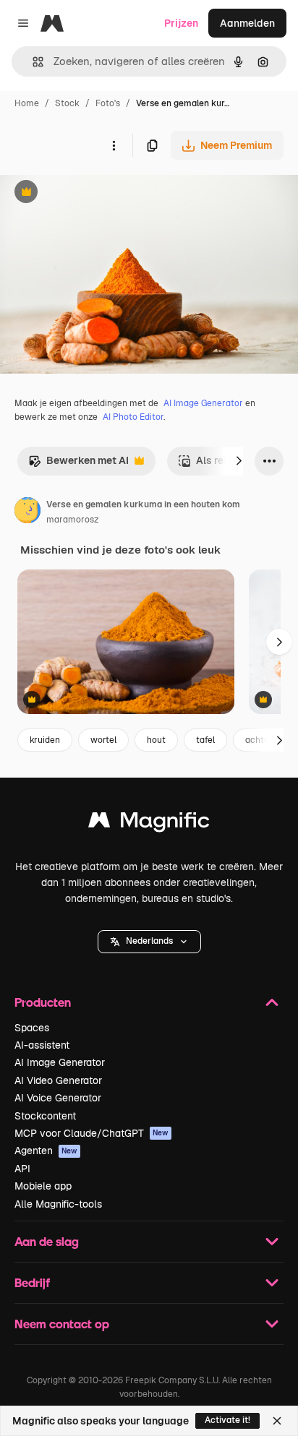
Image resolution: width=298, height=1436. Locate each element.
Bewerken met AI (78, 464)
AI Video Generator (58, 1080)
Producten (42, 1002)
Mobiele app (43, 1185)
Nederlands (149, 941)
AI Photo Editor (133, 417)
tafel (205, 740)
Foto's (107, 103)
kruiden (45, 740)
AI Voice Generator (57, 1097)
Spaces (31, 1027)
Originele (95, 193)
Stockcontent (45, 1115)
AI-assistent (41, 1045)
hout (156, 740)
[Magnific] (149, 823)
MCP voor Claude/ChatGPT (91, 1133)
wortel (103, 740)
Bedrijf (32, 1282)
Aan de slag (46, 1241)
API (22, 1168)
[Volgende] (239, 461)
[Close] (277, 1420)
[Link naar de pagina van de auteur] (27, 512)
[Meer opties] (113, 145)
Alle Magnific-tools (58, 1204)
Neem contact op (61, 1323)
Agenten (45, 1150)
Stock (67, 103)
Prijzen (181, 23)
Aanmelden (247, 23)
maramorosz (72, 519)
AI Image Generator (203, 403)
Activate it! (227, 1420)
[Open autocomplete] (32, 61)
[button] (149, 941)
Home (26, 103)
